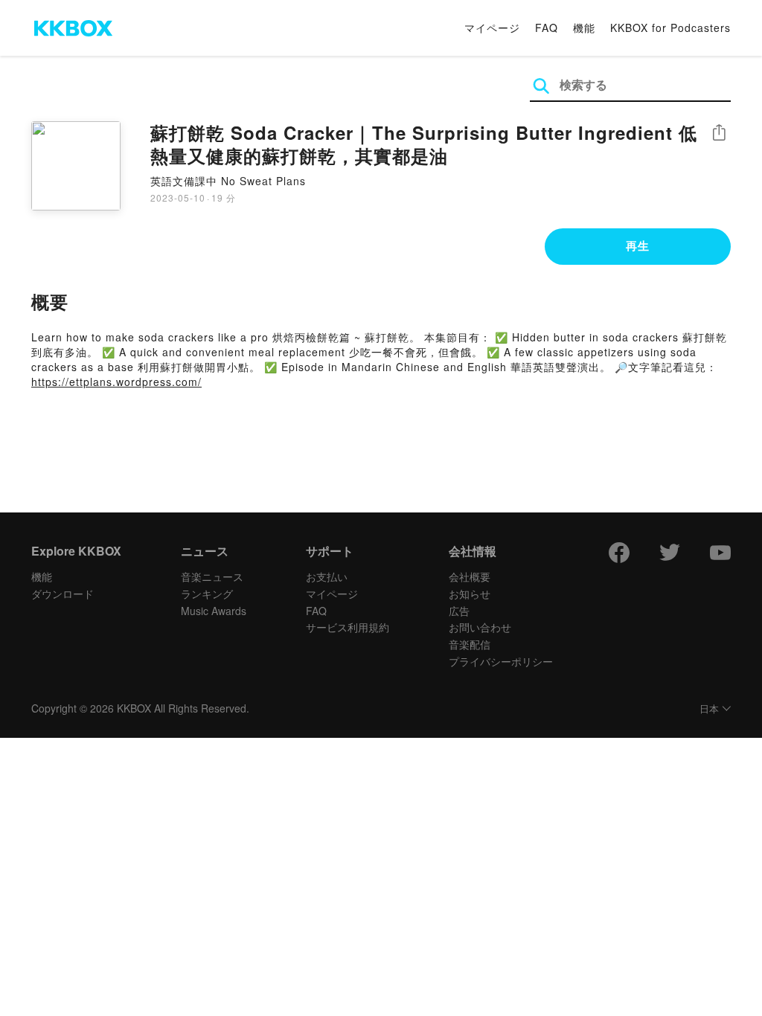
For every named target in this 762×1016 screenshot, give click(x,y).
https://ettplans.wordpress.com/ (116, 381)
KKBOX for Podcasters (670, 27)
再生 (638, 245)
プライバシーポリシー (501, 661)
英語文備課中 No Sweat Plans (228, 180)
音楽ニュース (212, 576)
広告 (459, 610)
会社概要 (469, 576)
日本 (709, 709)
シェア (719, 133)
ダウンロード (62, 593)
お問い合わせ (480, 627)
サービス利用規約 (347, 627)
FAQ (546, 27)
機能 (584, 27)
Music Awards (213, 610)
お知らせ (469, 593)
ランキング (207, 593)
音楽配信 (469, 644)
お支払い (327, 576)
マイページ (492, 27)
